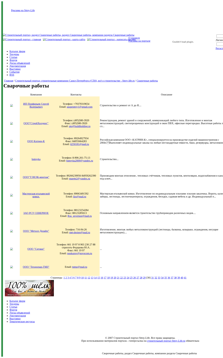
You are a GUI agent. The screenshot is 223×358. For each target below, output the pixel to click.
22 (121, 277)
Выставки (15, 69)
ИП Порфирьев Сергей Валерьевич (36, 105)
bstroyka (36, 159)
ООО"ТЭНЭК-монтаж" (36, 177)
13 (92, 277)
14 (95, 277)
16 (102, 277)
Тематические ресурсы (22, 321)
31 (152, 277)
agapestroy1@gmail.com (79, 106)
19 (111, 277)
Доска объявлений (19, 63)
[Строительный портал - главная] (22, 39)
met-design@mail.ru (79, 232)
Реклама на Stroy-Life (23, 10)
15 (98, 277)
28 (141, 277)
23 (124, 277)
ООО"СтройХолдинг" (36, 123)
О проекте (134, 38)
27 (137, 277)
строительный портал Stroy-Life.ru (166, 340)
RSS (11, 74)
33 (159, 277)
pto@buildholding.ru (79, 126)
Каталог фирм (17, 51)
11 (85, 277)
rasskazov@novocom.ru (79, 253)
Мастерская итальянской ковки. (36, 195)
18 (108, 277)
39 (178, 277)
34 (162, 277)
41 (185, 277)
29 (144, 277)
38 (175, 277)
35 (165, 277)
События (14, 71)
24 (128, 277)
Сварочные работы (147, 80)
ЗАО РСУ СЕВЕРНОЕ (36, 213)
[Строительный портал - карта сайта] (64, 39)
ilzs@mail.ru (79, 196)
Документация (17, 66)
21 (118, 277)
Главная (8, 80)
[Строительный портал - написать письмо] (111, 39)
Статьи (13, 57)
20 (115, 277)
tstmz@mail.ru (79, 266)
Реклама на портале (139, 40)
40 (182, 277)
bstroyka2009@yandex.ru (79, 160)
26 (134, 277)
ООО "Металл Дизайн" (36, 231)
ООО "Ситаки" (36, 249)
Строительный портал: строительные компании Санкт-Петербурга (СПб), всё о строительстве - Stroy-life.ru (75, 80)
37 (172, 277)
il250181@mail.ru (79, 144)
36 (168, 277)
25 (131, 277)
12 (89, 277)
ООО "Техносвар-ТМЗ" (36, 266)
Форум (13, 60)
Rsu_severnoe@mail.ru (80, 216)
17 (105, 277)
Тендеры (14, 54)
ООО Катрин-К (36, 141)
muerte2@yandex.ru (79, 178)
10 (82, 277)
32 (155, 277)
